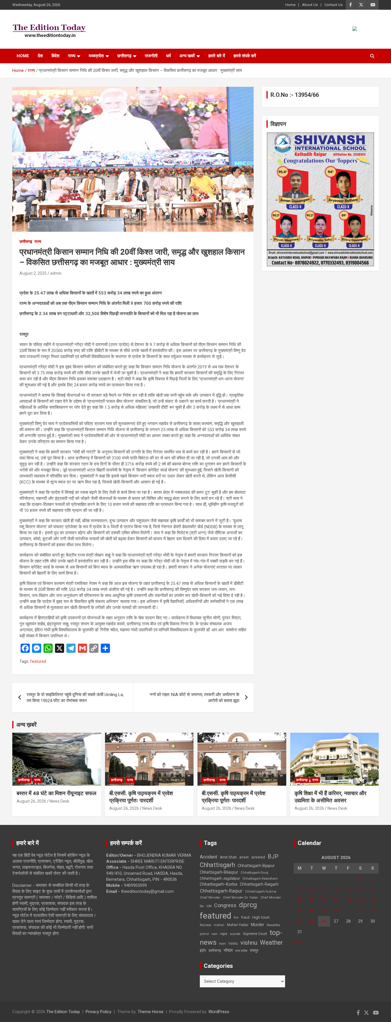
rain (215, 934)
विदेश (56, 55)
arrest (244, 857)
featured (38, 661)
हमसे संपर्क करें (245, 55)
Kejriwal (205, 925)
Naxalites (273, 925)
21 (348, 910)
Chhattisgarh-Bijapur (256, 865)
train (222, 944)
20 (336, 910)
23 (372, 910)
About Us (310, 5)
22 (360, 910)
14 (348, 900)
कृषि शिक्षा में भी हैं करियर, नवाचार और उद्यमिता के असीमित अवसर (330, 797)
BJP (273, 856)
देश (40, 55)
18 (311, 910)
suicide (235, 934)
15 (360, 900)
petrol (204, 934)
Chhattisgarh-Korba (218, 884)
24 (299, 921)
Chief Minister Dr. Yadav (240, 897)
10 (299, 900)
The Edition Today (63, 1011)
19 (324, 910)
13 (336, 900)
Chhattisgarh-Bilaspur (219, 872)
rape (223, 933)
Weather (271, 942)
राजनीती (151, 55)
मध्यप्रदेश (96, 55)
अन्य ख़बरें (26, 724)
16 (372, 900)
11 (311, 900)
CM (209, 906)
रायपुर (254, 950)
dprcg (248, 905)
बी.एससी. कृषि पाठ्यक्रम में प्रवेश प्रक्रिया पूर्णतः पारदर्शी (141, 797)
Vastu (233, 944)
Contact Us (333, 5)
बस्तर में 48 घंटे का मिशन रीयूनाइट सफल (56, 793)
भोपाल (228, 950)
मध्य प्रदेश (241, 951)
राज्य (71, 55)
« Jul (298, 942)
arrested (258, 857)
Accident (208, 857)
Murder (257, 924)
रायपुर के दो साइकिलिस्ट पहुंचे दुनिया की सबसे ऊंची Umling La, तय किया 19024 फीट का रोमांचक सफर (75, 697)
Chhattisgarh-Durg (254, 872)
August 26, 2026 (31, 801)
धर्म (168, 55)
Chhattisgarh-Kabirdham (260, 879)
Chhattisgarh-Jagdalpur (220, 878)
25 (311, 921)
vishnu (248, 942)
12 (324, 900)
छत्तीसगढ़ (124, 55)
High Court (261, 917)
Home (290, 5)
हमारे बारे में (216, 55)
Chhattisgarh (217, 864)
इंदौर (203, 950)
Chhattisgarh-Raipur (221, 891)
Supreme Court (255, 933)
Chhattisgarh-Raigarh (259, 884)
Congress (225, 905)
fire (236, 917)
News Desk (59, 801)
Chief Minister (210, 897)
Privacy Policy (98, 1011)
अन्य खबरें (187, 55)
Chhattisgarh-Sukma (260, 891)
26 (324, 921)
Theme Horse (150, 1011)
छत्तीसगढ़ (215, 950)
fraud (245, 917)
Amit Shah (228, 857)
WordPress (218, 1011)
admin (56, 273)
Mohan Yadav (237, 925)
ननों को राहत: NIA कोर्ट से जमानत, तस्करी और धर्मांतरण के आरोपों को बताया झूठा (194, 697)
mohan (219, 925)
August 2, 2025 (33, 273)
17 (299, 910)
